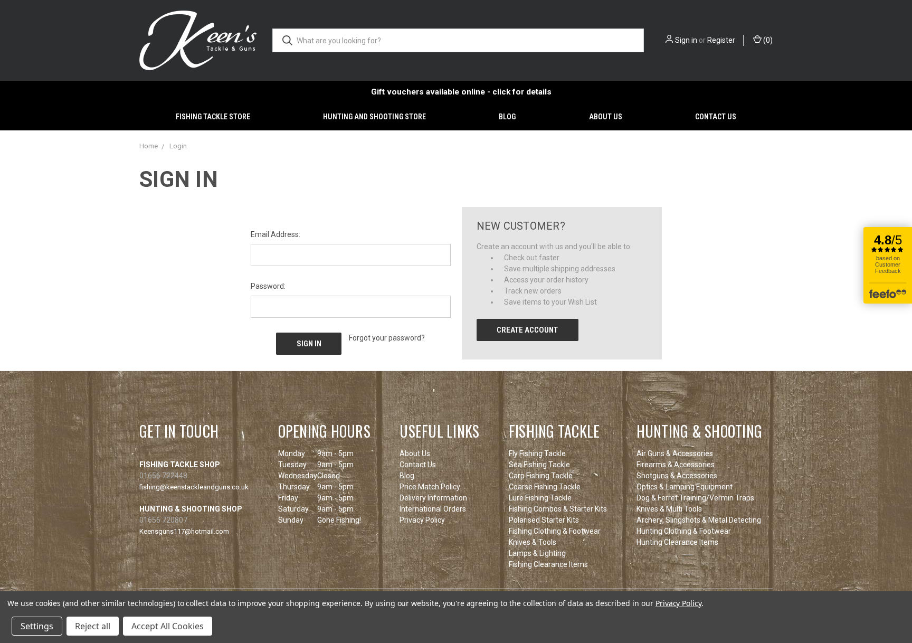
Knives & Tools (532, 542)
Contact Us (715, 116)
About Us (605, 116)
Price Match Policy (430, 487)
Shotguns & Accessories (676, 475)
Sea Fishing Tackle (539, 464)
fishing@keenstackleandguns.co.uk (194, 487)
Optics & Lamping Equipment (684, 487)
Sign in (686, 40)
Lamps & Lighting (537, 553)
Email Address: (275, 234)
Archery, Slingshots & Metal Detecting (698, 520)
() (767, 40)
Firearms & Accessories (675, 464)
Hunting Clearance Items (677, 542)
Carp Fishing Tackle (541, 475)
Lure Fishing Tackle (540, 498)
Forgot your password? (387, 338)
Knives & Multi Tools (669, 509)
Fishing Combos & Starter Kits (558, 509)
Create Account (527, 330)
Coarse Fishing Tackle (545, 487)
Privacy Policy (422, 520)
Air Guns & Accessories (674, 453)
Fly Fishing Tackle (537, 453)
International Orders (433, 509)
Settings (37, 626)
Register (721, 40)
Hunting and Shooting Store (374, 116)
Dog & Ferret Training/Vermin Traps (695, 498)
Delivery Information (433, 498)
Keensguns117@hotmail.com (184, 531)
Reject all (92, 626)
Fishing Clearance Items (548, 564)
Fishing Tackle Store (213, 116)
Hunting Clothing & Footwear (683, 531)
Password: (268, 286)
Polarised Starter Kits (544, 520)
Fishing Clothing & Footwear (555, 531)
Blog (507, 116)
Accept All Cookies (167, 626)
